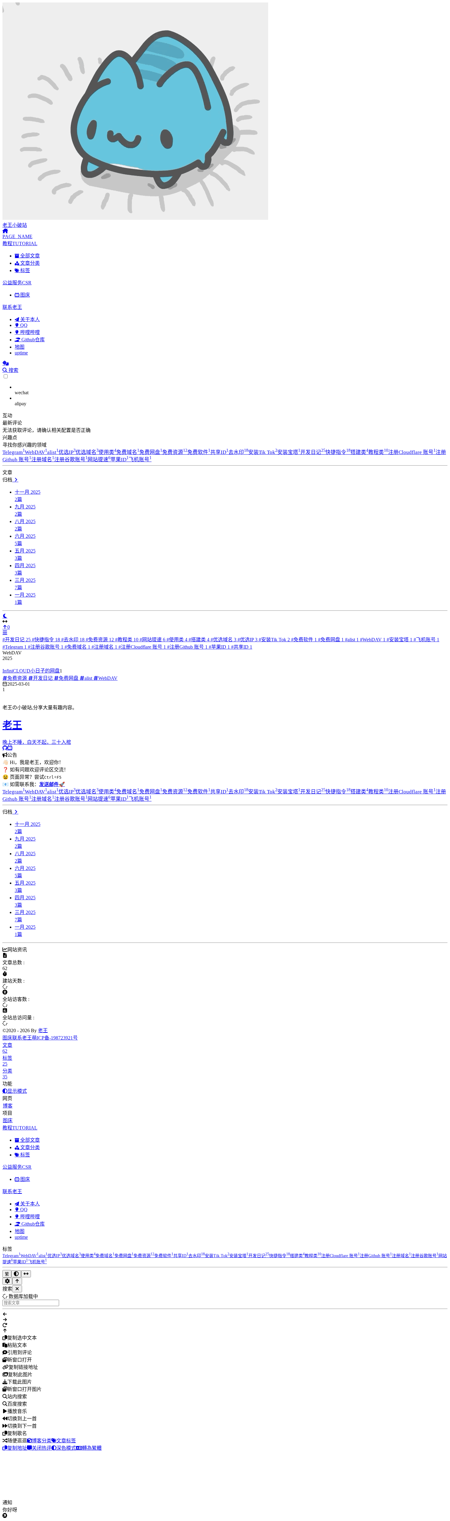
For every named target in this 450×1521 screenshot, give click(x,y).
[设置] (7, 1281)
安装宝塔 (288, 452)
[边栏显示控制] (225, 621)
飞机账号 (140, 460)
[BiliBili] (9, 748)
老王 (43, 1030)
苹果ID (120, 460)
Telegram (13, 452)
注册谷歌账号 (71, 460)
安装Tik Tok (262, 452)
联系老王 (22, 1037)
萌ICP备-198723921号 (55, 1037)
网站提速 (99, 460)
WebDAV (36, 452)
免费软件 (198, 452)
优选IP (67, 452)
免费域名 (127, 452)
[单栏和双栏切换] (26, 1273)
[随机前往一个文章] (5, 363)
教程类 (378, 452)
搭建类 (359, 452)
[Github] (4, 748)
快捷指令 (338, 452)
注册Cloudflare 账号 (412, 452)
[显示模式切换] (4, 616)
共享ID (219, 452)
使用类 (107, 452)
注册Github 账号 (187, 647)
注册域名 (42, 460)
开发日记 (312, 452)
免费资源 (174, 452)
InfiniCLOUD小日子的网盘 (31, 670)
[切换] (4, 632)
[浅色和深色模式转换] (16, 1273)
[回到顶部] (17, 1281)
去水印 (238, 452)
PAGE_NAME (17, 236)
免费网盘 (150, 452)
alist (52, 452)
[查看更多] (15, 479)
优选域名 (87, 452)
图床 (7, 1037)
